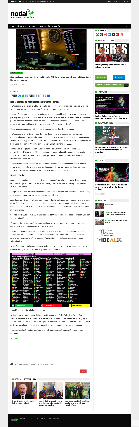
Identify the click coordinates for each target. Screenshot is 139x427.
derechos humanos (23, 364)
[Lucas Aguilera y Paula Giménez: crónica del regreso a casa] (112, 52)
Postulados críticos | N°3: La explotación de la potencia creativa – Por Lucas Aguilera (111, 187)
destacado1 (32, 364)
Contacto (51, 1)
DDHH (16, 364)
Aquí (126, 85)
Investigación (45, 26)
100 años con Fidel (109, 204)
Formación (56, 26)
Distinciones (42, 1)
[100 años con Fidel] (99, 206)
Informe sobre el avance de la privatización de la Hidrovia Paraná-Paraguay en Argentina (111, 149)
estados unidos (44, 364)
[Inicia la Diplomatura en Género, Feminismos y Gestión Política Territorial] (112, 104)
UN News (14, 338)
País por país (21, 26)
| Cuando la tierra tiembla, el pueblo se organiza (116, 221)
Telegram (120, 77)
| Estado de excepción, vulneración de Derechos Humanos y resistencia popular (115, 213)
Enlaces (34, 1)
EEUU (38, 364)
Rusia (51, 364)
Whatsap (102, 77)
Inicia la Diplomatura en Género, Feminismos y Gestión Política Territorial (111, 117)
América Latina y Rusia (16, 73)
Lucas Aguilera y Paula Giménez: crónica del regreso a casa (110, 65)
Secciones (32, 26)
